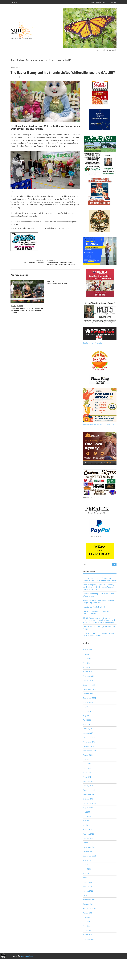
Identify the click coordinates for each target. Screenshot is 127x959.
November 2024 (89, 742)
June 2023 (87, 816)
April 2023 (87, 825)
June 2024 (87, 764)
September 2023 (89, 803)
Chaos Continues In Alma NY (58, 284)
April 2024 (87, 772)
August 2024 (88, 755)
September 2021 (89, 908)
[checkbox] (3, 955)
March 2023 (87, 829)
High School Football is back (94, 607)
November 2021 (89, 900)
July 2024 (86, 759)
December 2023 (89, 790)
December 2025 (89, 685)
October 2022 (88, 851)
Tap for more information (93, 343)
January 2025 (88, 733)
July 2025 (86, 707)
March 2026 (87, 672)
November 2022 (89, 847)
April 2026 (87, 667)
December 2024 (89, 737)
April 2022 (87, 878)
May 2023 (86, 821)
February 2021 (88, 939)
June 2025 (87, 711)
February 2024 (88, 781)
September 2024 (89, 750)
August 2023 (88, 807)
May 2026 (86, 663)
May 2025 (86, 715)
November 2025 (89, 689)
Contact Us (105, 2)
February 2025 (88, 729)
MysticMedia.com (27, 956)
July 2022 (86, 864)
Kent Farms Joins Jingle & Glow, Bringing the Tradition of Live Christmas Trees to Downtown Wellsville (98, 587)
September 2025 (89, 698)
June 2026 (87, 658)
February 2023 (88, 834)
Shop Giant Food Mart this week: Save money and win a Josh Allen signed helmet (99, 579)
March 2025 (87, 724)
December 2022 (89, 843)
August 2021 (88, 913)
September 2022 (89, 856)
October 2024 (88, 746)
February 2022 (88, 886)
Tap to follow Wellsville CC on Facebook (98, 424)
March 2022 (87, 882)
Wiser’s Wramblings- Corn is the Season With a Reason (98, 595)
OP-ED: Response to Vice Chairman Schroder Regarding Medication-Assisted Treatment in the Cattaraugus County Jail (99, 620)
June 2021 (87, 921)
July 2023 (86, 812)
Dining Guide (113, 2)
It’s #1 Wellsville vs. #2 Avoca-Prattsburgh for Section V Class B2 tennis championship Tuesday (27, 310)
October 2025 (88, 694)
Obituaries (98, 2)
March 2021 (87, 935)
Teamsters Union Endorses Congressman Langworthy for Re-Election (99, 601)
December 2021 (89, 895)
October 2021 (88, 904)
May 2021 (86, 926)
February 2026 (88, 676)
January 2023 (88, 838)
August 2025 (88, 702)
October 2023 (88, 799)
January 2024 (88, 786)
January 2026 (88, 680)
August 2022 (88, 860)
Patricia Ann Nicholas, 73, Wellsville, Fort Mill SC (99, 628)
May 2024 (86, 768)
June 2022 (87, 869)
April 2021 (87, 930)
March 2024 (87, 777)
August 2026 (88, 650)
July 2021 (86, 917)
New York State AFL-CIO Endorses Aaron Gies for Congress (98, 612)
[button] (78, 169)
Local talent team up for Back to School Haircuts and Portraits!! (98, 634)
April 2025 (87, 720)
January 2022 (88, 891)
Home (92, 2)
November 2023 (89, 794)
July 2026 (86, 654)
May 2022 (86, 873)
